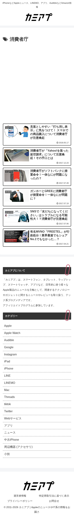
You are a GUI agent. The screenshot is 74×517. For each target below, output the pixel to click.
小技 (7, 454)
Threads (9, 396)
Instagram (10, 354)
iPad (7, 361)
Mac (7, 390)
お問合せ (54, 500)
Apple (8, 325)
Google (8, 347)
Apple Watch (12, 332)
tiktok (7, 404)
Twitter (8, 411)
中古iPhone (11, 439)
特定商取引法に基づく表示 (54, 495)
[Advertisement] (37, 82)
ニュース (10, 432)
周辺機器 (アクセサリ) (18, 446)
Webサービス (13, 418)
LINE (7, 375)
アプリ (8, 425)
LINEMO (9, 382)
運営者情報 (20, 495)
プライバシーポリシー (20, 500)
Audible (9, 340)
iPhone (8, 368)
